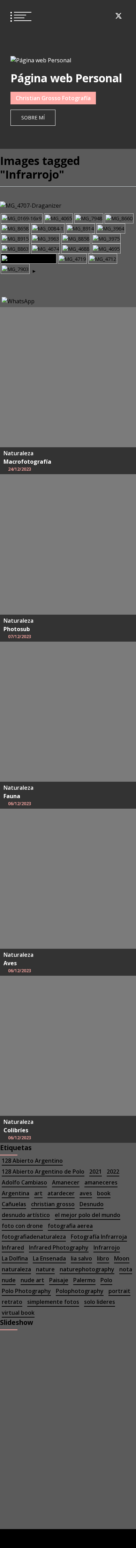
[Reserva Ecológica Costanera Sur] (110, 228)
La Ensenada (49, 1258)
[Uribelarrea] (45, 248)
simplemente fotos (53, 1302)
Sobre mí (33, 117)
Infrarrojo (106, 1247)
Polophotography (80, 1291)
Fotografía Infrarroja (99, 1237)
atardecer (61, 1193)
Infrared (13, 1247)
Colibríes (15, 1130)
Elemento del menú (67, 16)
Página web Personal (66, 77)
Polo (106, 1280)
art (38, 1193)
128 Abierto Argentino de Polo (43, 1171)
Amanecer (66, 1182)
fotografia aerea (70, 1226)
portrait (119, 1291)
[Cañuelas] (22, 218)
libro (103, 1258)
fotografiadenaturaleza (34, 1237)
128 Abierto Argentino (32, 1161)
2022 (113, 1171)
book (104, 1193)
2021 (95, 1171)
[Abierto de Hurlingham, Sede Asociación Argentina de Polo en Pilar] (80, 228)
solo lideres (99, 1302)
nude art (32, 1280)
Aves (10, 963)
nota (125, 1269)
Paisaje (58, 1280)
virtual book (18, 1313)
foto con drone (22, 1226)
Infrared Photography (59, 1247)
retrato (12, 1302)
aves (86, 1193)
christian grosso (53, 1204)
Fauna (11, 796)
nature (45, 1269)
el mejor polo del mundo (87, 1215)
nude (9, 1280)
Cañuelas (14, 1204)
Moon (121, 1258)
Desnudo (92, 1204)
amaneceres (101, 1182)
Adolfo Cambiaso (24, 1182)
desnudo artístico (26, 1215)
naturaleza (16, 1269)
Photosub (16, 629)
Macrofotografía (27, 461)
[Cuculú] (15, 269)
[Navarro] (48, 228)
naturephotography (87, 1269)
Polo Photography (26, 1291)
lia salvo (81, 1258)
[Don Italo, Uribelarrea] (28, 259)
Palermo (84, 1280)
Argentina (15, 1193)
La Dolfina (15, 1258)
